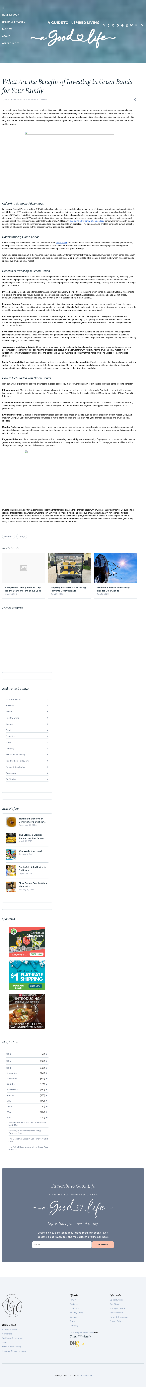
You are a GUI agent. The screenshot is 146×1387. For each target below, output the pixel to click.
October (11, 1084)
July (9, 1101)
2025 (8, 1061)
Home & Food (9, 15)
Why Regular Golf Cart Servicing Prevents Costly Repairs (68, 589)
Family (9, 711)
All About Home (13, 699)
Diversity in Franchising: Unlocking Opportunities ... (25, 1131)
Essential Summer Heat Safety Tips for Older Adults (113, 589)
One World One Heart (30, 850)
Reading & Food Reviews (17, 761)
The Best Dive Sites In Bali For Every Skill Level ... (28, 1140)
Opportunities (10, 43)
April (9, 1117)
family (22, 536)
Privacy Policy (116, 1321)
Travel (8, 742)
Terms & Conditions (119, 1317)
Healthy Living (12, 718)
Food (8, 730)
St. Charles (11, 779)
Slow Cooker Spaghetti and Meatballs (33, 885)
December (12, 1073)
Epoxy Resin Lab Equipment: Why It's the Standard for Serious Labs (23, 589)
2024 (8, 1068)
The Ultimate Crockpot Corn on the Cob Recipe (31, 836)
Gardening (11, 773)
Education (10, 736)
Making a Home (117, 1308)
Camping (10, 748)
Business (7, 29)
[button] (135, 99)
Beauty (9, 724)
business (8, 536)
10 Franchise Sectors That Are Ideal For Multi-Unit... (27, 1123)
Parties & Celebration (16, 767)
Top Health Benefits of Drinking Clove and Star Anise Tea (31, 820)
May (9, 1112)
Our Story (114, 1304)
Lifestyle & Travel (12, 22)
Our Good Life (85, 1375)
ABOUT (6, 36)
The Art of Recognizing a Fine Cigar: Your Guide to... (28, 1148)
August (10, 1095)
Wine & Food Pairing (15, 754)
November (12, 1078)
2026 (8, 1054)
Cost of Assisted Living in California (32, 869)
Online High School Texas (82, 1332)
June (9, 1106)
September (12, 1089)
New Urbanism (116, 1312)
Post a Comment (39, 99)
